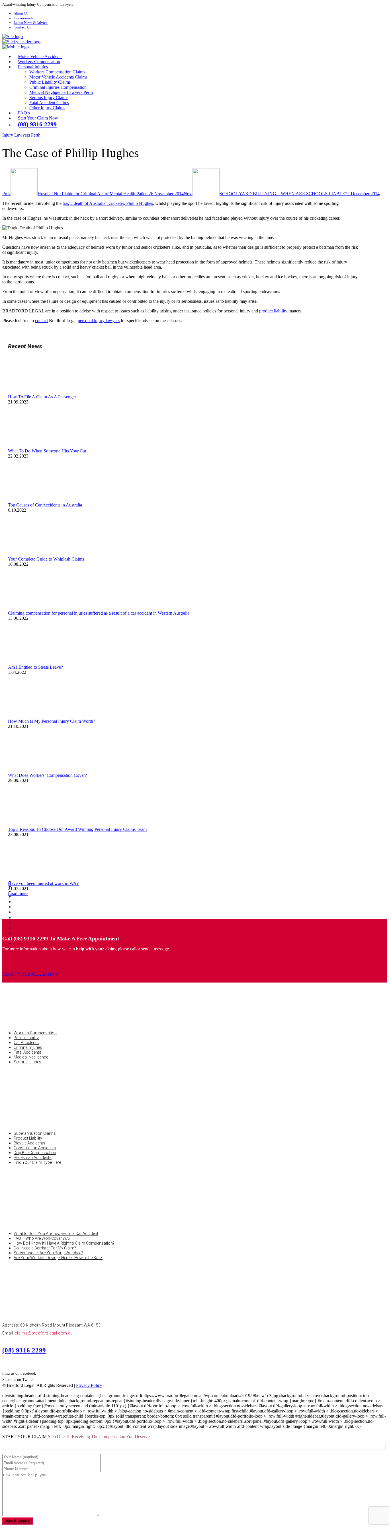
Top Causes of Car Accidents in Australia (45, 505)
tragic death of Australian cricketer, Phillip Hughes (108, 203)
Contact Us (22, 27)
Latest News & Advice (31, 22)
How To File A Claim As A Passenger (42, 396)
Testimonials (23, 18)
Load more (18, 893)
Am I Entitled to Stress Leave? (35, 667)
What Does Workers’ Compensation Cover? (47, 775)
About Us (21, 13)
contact (41, 320)
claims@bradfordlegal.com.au (44, 1333)
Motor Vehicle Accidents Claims (58, 77)
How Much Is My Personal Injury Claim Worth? (51, 721)
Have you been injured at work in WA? (43, 883)
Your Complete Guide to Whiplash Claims (46, 559)
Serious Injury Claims (48, 97)
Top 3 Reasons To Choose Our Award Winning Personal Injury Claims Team (77, 829)
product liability (273, 310)
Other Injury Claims (47, 107)
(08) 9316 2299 (24, 1350)
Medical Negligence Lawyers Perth (61, 92)
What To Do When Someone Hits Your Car (47, 450)
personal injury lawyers (99, 320)
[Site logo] (12, 36)
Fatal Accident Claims (49, 102)
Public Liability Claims (50, 82)
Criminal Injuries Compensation (58, 87)
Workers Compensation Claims (57, 71)
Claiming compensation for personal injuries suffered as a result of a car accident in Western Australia (98, 613)
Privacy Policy (89, 1385)
